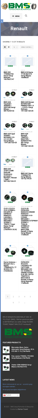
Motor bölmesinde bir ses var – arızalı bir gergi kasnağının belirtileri (17, 385)
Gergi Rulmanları (9, 100)
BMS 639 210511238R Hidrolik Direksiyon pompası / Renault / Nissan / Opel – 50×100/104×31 (10, 175)
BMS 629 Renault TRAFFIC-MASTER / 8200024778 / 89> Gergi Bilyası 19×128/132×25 (27, 140)
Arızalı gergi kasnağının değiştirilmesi (14, 389)
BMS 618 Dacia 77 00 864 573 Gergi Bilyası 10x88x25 (27, 74)
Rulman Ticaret (23, 409)
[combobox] (15, 47)
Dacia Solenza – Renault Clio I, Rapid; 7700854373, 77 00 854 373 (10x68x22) (10, 266)
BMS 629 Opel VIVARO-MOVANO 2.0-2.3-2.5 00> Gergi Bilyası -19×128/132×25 (10, 138)
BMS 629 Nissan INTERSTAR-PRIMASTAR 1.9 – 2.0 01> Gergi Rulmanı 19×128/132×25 (27, 106)
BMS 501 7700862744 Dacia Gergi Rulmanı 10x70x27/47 (9, 75)
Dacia (6, 70)
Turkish (8, 395)
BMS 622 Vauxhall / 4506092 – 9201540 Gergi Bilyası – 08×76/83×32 (9, 106)
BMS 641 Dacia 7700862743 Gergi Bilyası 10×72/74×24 (27, 176)
